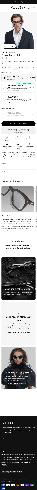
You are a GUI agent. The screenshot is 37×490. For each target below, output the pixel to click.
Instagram (4, 472)
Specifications (5, 158)
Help (2, 439)
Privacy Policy (9, 481)
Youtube (19, 472)
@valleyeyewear (23, 245)
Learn (2, 445)
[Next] (33, 67)
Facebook (12, 472)
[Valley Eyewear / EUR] (18, 8)
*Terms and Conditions (19, 479)
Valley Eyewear (8, 479)
